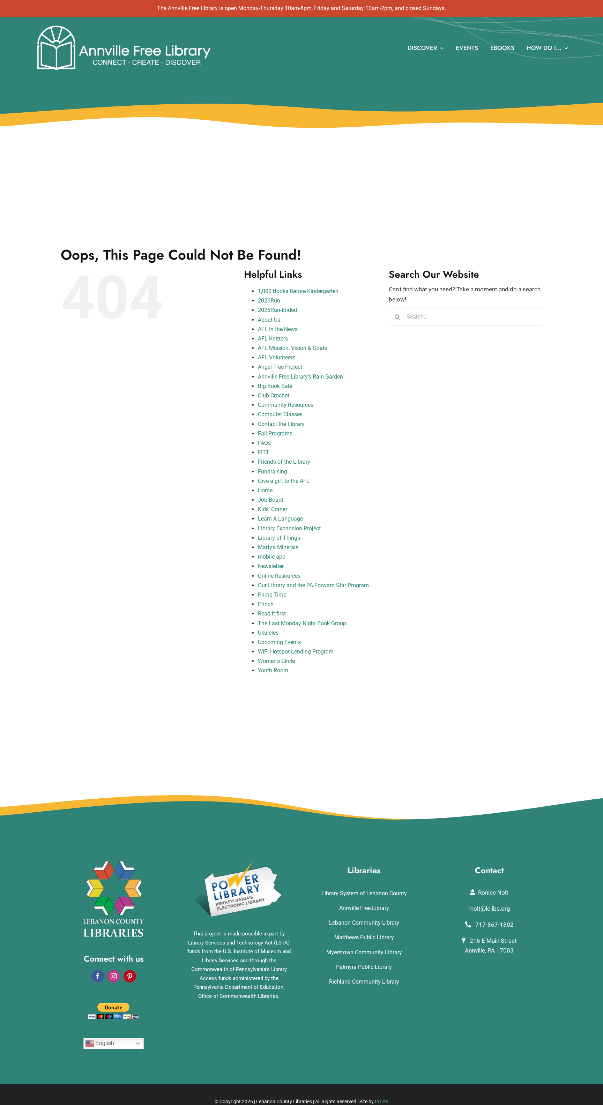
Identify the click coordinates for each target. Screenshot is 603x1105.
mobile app (271, 556)
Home (265, 490)
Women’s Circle (276, 661)
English (104, 1043)
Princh (266, 604)
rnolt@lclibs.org (489, 908)
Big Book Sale (275, 386)
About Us (269, 319)
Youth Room (273, 670)
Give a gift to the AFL (284, 481)
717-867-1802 (494, 924)
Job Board (270, 499)
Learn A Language (280, 518)
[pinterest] (130, 976)
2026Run (269, 300)
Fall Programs (275, 433)
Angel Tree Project (280, 367)
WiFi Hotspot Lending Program (296, 651)
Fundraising (272, 471)
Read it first (272, 613)
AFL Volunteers (276, 357)
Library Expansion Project (289, 528)
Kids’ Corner (272, 509)
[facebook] (97, 976)
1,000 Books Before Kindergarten (298, 291)
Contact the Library (281, 424)
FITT (263, 452)
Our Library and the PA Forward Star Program (313, 585)
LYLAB (382, 1101)
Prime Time (272, 594)
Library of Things (279, 538)
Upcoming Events (279, 642)
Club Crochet (273, 395)
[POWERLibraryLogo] (239, 863)
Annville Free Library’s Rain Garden (300, 376)
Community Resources (285, 405)
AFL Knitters (273, 338)
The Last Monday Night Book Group (302, 623)
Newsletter (271, 566)
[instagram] (113, 976)
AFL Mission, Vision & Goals (292, 348)
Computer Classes (280, 414)
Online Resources (279, 576)
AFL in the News (278, 329)
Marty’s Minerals (278, 547)
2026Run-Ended (277, 310)
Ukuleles (268, 632)
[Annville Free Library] (124, 26)
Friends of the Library (284, 461)
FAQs (264, 443)
